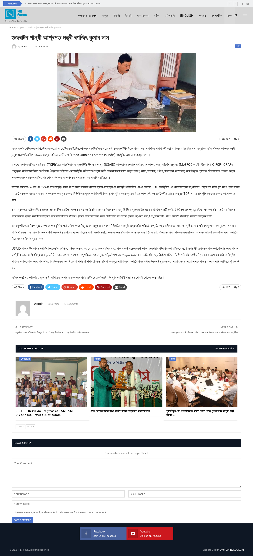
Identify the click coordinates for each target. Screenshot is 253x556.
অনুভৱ (105, 15)
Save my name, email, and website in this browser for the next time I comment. (61, 512)
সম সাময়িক (216, 15)
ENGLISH (186, 15)
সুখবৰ (229, 15)
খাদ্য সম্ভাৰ (142, 15)
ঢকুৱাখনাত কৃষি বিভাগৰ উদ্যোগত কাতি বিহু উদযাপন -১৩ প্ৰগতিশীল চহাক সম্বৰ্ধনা (52, 332)
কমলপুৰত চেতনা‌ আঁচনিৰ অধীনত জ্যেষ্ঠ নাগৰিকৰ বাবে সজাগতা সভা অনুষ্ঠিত (205, 332)
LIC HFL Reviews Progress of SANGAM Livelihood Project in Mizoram (62, 3)
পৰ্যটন (156, 15)
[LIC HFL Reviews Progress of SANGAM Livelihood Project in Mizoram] (51, 382)
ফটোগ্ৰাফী (170, 15)
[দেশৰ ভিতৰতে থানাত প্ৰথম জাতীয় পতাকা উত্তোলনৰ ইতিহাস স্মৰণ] (126, 382)
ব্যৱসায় (202, 15)
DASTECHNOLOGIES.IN (232, 549)
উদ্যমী (117, 15)
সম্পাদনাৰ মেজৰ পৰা (87, 15)
